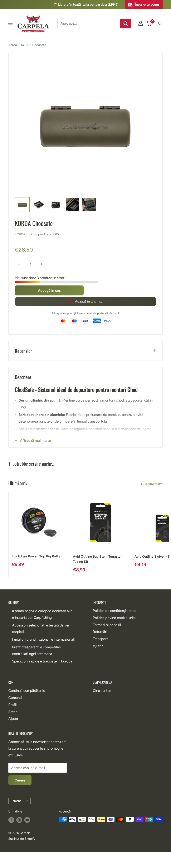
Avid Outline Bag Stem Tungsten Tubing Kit (97, 559)
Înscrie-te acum (147, 4)
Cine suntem (102, 690)
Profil (12, 705)
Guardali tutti (152, 484)
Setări (13, 712)
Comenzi (15, 698)
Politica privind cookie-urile (114, 618)
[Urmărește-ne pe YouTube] (27, 820)
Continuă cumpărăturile (26, 690)
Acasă (12, 45)
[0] (149, 23)
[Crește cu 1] (41, 264)
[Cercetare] (125, 23)
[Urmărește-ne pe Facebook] (11, 820)
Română (16, 801)
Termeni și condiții (107, 625)
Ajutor (98, 646)
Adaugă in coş (49, 290)
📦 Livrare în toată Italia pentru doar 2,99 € (85, 4)
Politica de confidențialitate (114, 611)
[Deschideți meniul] (10, 23)
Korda (20, 234)
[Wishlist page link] (158, 23)
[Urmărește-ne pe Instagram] (19, 820)
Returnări (100, 632)
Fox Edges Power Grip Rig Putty (36, 556)
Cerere (20, 780)
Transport (100, 639)
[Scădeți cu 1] (19, 264)
